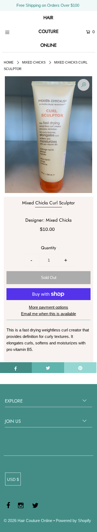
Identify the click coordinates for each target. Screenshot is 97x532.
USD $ (13, 479)
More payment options (48, 307)
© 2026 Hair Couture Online (28, 520)
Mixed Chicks (34, 62)
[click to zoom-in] (83, 85)
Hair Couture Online (48, 31)
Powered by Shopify (73, 520)
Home (8, 62)
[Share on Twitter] (48, 367)
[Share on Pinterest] (80, 367)
